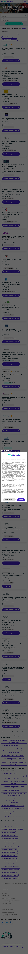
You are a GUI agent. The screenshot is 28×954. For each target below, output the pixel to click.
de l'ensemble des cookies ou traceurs (14, 464)
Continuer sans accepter (6, 450)
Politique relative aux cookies (6, 495)
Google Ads (22, 484)
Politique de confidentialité (18, 494)
